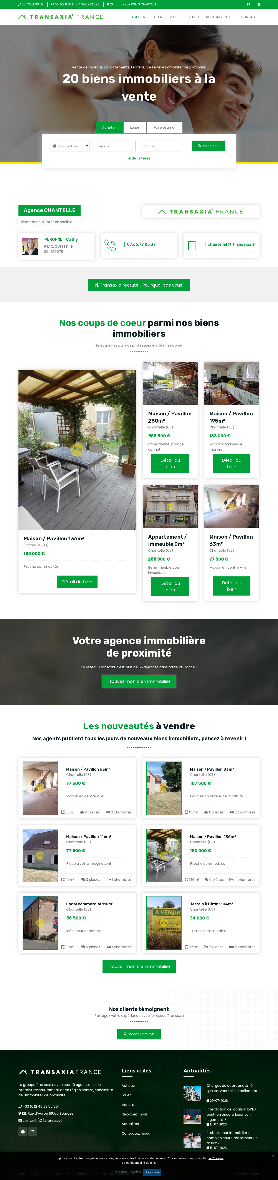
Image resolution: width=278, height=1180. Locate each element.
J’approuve (152, 1172)
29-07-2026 (218, 1101)
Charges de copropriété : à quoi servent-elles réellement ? (232, 1091)
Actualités (130, 1123)
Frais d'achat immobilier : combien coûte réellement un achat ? (232, 1138)
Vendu (194, 17)
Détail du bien (77, 582)
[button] (69, 146)
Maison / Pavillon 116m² (88, 836)
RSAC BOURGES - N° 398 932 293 (75, 4)
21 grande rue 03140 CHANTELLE (133, 4)
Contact (249, 17)
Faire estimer (164, 127)
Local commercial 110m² (90, 904)
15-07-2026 (218, 1124)
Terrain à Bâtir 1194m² (211, 904)
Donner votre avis (140, 1034)
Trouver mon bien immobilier (139, 966)
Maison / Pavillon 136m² (54, 539)
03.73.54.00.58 (32, 4)
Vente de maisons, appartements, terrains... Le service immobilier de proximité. (139, 67)
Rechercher (210, 146)
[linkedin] (259, 4)
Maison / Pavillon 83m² (212, 769)
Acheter (138, 17)
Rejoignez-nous (219, 17)
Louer (157, 17)
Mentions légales (127, 1172)
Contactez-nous (136, 1133)
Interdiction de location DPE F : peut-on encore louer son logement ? (232, 1114)
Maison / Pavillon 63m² (88, 769)
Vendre (175, 17)
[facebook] (248, 4)
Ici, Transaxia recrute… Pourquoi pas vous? (139, 285)
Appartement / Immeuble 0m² (167, 540)
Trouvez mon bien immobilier (139, 681)
